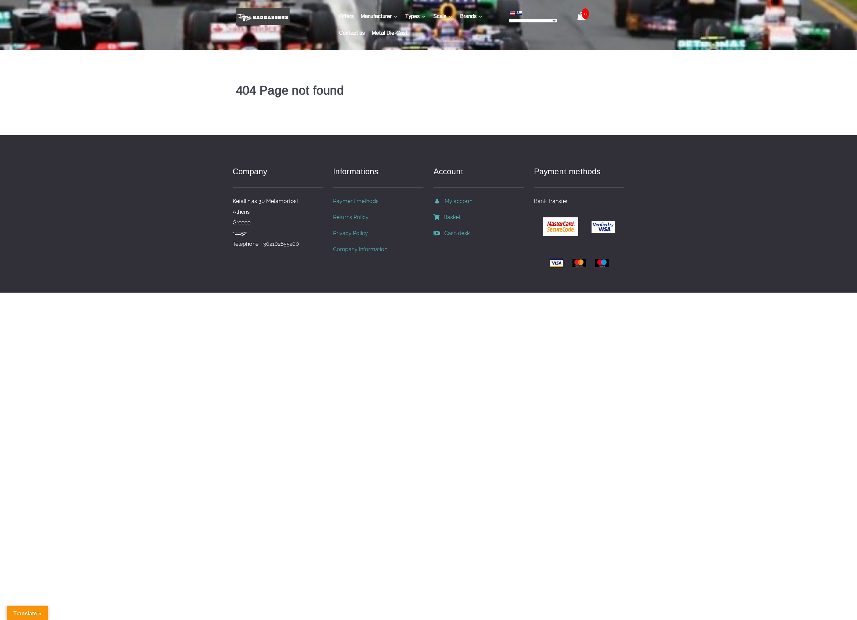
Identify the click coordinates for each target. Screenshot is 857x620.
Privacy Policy (350, 233)
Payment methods (356, 201)
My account (457, 201)
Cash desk (455, 233)
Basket (450, 217)
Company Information (360, 249)
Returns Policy (351, 217)
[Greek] (519, 12)
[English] (512, 12)
